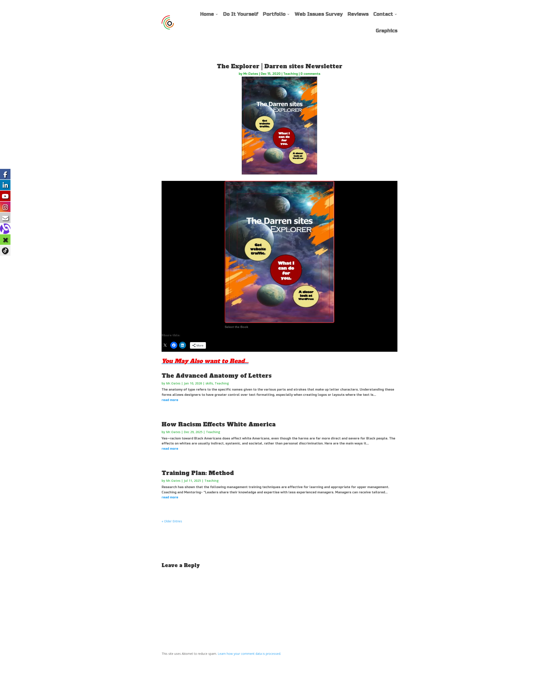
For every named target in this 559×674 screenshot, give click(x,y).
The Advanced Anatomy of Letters (217, 376)
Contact (383, 14)
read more (170, 400)
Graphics (386, 31)
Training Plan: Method (198, 473)
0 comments (310, 74)
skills (209, 383)
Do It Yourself (240, 14)
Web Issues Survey (319, 14)
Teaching (290, 74)
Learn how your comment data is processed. (249, 654)
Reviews (358, 14)
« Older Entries (172, 521)
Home (207, 14)
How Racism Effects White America (219, 424)
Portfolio (274, 14)
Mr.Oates (250, 74)
